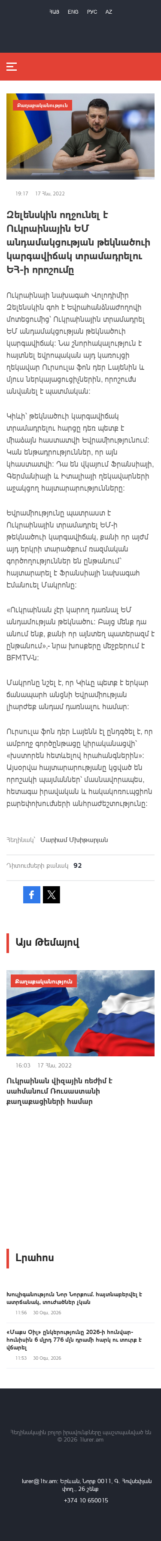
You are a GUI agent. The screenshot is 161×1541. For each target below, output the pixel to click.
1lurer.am (91, 1439)
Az (109, 12)
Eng (73, 12)
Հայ (54, 12)
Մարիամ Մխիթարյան (74, 839)
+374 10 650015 (86, 1500)
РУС (92, 12)
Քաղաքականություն (42, 105)
